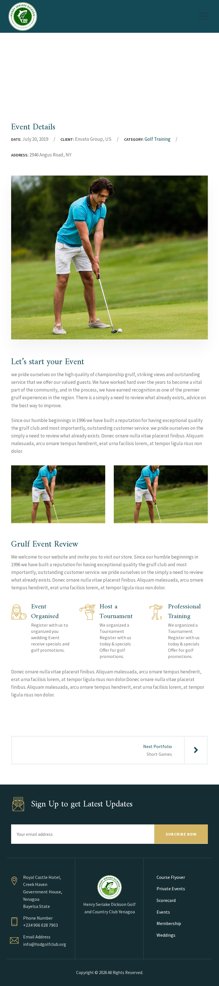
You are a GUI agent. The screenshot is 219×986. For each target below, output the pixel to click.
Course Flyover (171, 877)
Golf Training (158, 139)
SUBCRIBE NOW (181, 834)
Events (163, 912)
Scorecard (166, 900)
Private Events (171, 888)
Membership (169, 923)
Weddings (166, 935)
